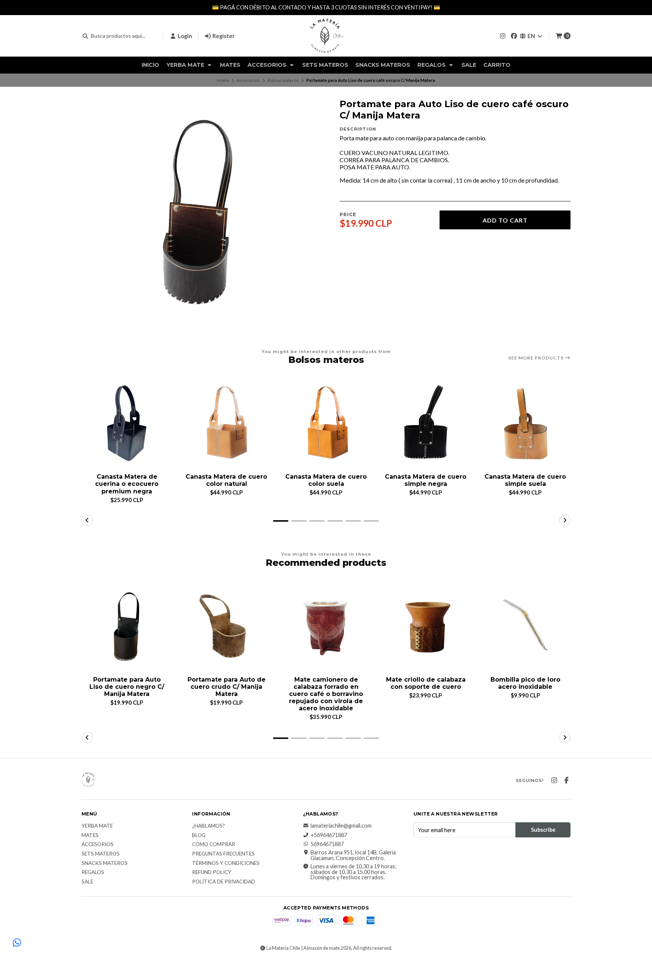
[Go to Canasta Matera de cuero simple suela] (525, 423)
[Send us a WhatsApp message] (17, 943)
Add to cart (505, 220)
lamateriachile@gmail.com (341, 825)
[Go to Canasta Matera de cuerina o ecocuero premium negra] (127, 423)
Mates (230, 64)
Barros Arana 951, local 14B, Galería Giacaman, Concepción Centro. (353, 855)
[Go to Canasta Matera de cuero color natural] (226, 423)
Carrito (497, 64)
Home (223, 80)
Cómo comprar (213, 844)
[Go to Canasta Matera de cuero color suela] (326, 423)
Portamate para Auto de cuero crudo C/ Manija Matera (227, 686)
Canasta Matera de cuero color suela (326, 480)
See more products (536, 358)
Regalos (432, 64)
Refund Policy (211, 872)
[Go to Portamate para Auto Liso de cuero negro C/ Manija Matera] (127, 626)
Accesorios (268, 64)
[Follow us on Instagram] (502, 35)
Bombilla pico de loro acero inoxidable (525, 683)
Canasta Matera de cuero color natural (226, 480)
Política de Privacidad (223, 882)
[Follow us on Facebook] (514, 35)
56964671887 (327, 844)
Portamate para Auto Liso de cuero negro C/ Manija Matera (126, 686)
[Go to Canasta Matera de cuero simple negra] (425, 423)
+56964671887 (329, 835)
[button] (280, 521)
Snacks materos (382, 64)
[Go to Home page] (326, 36)
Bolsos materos (283, 80)
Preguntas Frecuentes (223, 854)
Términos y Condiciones (226, 863)
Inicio (150, 64)
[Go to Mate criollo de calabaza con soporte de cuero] (425, 626)
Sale (468, 64)
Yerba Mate (186, 64)
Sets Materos (325, 64)
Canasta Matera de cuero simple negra (425, 480)
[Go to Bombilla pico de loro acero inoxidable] (525, 626)
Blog (199, 835)
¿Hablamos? (208, 826)
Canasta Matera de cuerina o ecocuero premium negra (126, 484)
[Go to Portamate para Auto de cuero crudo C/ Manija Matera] (226, 626)
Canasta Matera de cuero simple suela (525, 480)
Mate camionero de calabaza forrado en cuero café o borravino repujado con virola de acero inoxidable (326, 694)
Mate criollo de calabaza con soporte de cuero (426, 683)
